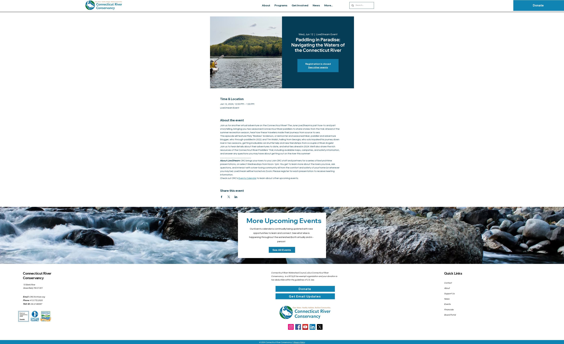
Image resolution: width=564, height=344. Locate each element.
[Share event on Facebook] (221, 197)
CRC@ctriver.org (37, 297)
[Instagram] (291, 327)
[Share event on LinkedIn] (236, 197)
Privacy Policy (299, 342)
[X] (320, 327)
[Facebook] (298, 327)
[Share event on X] (228, 197)
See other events (318, 67)
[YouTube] (305, 327)
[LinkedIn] (312, 327)
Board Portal (450, 315)
